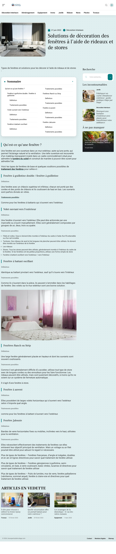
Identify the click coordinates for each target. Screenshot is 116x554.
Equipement (58, 518)
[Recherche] (106, 5)
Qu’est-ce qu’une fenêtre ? (15, 88)
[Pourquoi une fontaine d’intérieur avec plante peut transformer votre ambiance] (89, 115)
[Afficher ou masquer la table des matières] (47, 81)
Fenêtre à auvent (49, 108)
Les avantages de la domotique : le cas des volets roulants (63, 511)
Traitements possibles (18, 105)
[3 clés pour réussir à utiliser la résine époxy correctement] (12, 500)
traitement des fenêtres (12, 169)
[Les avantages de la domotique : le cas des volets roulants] (65, 500)
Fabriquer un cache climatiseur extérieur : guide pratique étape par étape (104, 98)
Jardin (30, 518)
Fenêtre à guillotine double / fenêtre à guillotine (21, 94)
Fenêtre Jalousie (49, 122)
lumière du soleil (21, 158)
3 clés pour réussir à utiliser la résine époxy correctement (11, 511)
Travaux (4, 518)
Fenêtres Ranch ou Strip (52, 93)
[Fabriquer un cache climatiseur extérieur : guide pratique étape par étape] (89, 96)
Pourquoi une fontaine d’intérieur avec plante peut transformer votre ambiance (104, 117)
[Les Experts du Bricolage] (16, 5)
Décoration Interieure (74, 30)
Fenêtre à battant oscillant (17, 124)
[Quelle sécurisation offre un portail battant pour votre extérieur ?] (39, 500)
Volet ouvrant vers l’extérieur (18, 110)
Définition (13, 100)
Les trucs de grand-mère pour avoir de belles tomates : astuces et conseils (97, 142)
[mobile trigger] (4, 5)
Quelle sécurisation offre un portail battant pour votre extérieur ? (38, 511)
